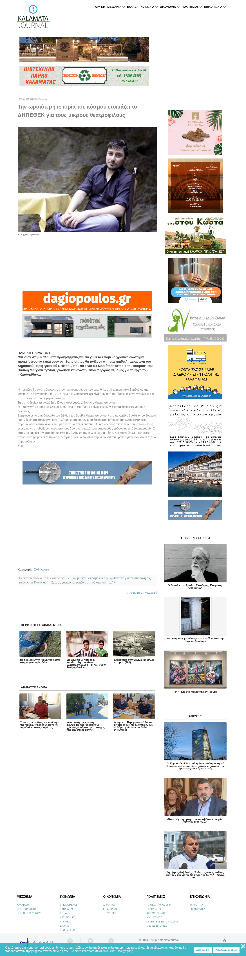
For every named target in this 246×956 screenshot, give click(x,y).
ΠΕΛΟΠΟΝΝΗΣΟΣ (26, 909)
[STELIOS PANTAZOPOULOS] (195, 426)
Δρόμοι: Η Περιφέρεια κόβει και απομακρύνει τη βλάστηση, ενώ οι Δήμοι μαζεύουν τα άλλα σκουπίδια (133, 726)
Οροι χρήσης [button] (125, 951)
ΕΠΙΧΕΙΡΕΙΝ (110, 909)
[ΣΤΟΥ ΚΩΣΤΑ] (195, 236)
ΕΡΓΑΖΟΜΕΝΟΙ (68, 905)
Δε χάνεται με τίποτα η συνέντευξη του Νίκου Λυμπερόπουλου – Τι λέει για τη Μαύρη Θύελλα (86, 663)
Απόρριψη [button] (202, 949)
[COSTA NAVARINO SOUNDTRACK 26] (195, 187)
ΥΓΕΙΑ (63, 913)
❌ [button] (243, 946)
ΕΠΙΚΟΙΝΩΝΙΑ (197, 909)
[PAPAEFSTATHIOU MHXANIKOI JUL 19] (195, 475)
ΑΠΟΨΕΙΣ (65, 921)
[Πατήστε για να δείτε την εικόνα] (87, 179)
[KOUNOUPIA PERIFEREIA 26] (195, 281)
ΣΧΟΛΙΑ (64, 925)
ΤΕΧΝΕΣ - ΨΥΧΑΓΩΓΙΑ (158, 905)
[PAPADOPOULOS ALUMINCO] (87, 327)
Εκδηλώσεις (42, 569)
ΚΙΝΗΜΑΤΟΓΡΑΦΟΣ (157, 913)
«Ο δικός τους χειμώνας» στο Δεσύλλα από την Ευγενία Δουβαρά (195, 639)
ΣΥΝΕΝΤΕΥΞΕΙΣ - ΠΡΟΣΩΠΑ (162, 921)
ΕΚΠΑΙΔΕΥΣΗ (67, 909)
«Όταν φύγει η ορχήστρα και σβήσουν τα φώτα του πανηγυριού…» (195, 820)
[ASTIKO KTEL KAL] (195, 373)
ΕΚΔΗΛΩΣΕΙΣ (154, 909)
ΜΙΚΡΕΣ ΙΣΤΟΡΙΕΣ (156, 925)
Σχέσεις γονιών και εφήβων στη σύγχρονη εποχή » (83, 582)
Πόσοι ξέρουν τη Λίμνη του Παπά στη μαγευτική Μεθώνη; (40, 661)
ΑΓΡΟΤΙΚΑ (109, 905)
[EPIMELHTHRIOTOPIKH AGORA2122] (87, 474)
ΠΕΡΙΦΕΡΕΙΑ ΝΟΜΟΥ (29, 913)
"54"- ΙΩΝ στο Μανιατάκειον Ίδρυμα (195, 691)
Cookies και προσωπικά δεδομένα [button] (93, 951)
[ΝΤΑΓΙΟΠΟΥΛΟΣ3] (87, 302)
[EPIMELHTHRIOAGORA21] (195, 511)
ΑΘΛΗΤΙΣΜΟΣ (154, 917)
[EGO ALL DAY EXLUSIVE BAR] (84, 51)
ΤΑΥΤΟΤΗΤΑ (196, 905)
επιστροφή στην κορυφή (141, 592)
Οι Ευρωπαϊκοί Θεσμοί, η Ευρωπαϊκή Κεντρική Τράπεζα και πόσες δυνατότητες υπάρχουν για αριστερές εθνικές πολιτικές (195, 766)
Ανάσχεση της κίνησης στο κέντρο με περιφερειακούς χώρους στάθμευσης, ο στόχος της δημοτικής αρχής (86, 726)
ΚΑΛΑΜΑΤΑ (23, 905)
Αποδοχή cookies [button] (226, 949)
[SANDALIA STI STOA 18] (195, 133)
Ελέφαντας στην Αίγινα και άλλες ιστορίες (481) (134, 661)
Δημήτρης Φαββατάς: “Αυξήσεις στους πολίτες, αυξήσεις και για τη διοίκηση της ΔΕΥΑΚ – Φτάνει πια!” (195, 875)
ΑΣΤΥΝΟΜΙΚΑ (67, 917)
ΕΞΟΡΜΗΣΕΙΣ (67, 930)
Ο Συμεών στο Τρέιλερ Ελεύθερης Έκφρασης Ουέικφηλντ (195, 586)
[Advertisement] (87, 261)
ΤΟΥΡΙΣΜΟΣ (110, 913)
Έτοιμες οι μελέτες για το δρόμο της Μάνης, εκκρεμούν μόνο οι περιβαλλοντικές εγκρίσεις (39, 725)
